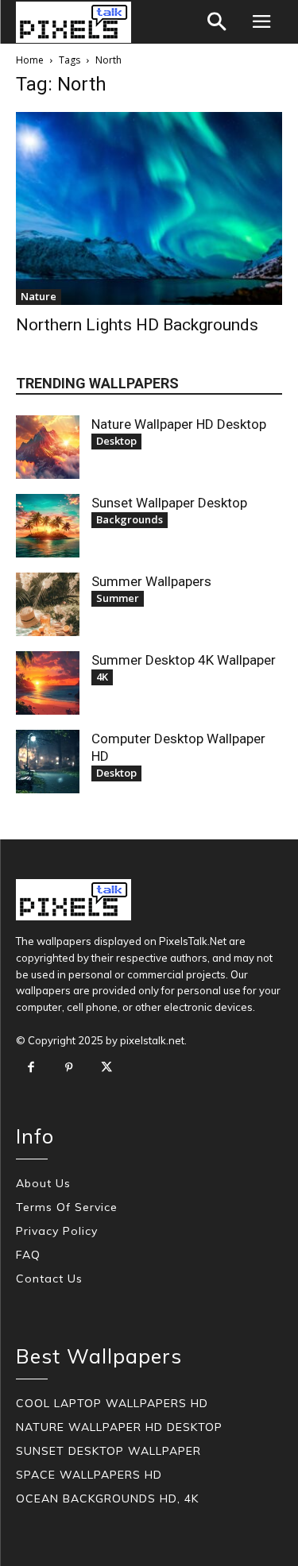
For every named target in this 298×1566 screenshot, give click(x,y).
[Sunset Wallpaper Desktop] (47, 525)
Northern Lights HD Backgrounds (137, 324)
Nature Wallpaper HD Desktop (178, 424)
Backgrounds (129, 519)
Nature (38, 296)
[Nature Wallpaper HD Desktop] (47, 447)
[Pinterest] (69, 1068)
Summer (117, 598)
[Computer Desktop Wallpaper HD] (47, 761)
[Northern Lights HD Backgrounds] (149, 208)
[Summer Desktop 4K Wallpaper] (47, 683)
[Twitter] (106, 1068)
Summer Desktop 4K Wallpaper (183, 660)
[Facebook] (31, 1068)
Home (30, 60)
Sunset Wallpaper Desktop (169, 503)
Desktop (116, 441)
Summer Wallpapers (151, 581)
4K (102, 676)
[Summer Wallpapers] (47, 604)
